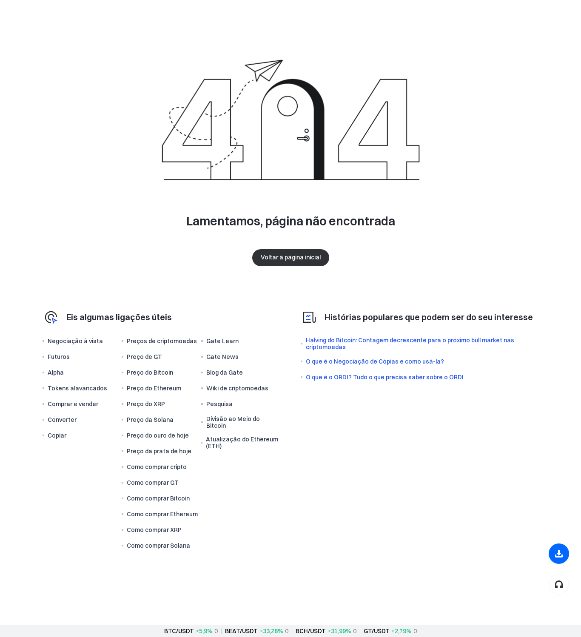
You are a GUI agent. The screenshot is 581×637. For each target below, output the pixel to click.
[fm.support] (559, 584)
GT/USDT (377, 631)
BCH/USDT (311, 631)
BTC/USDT (179, 631)
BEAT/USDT (241, 631)
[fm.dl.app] (559, 553)
